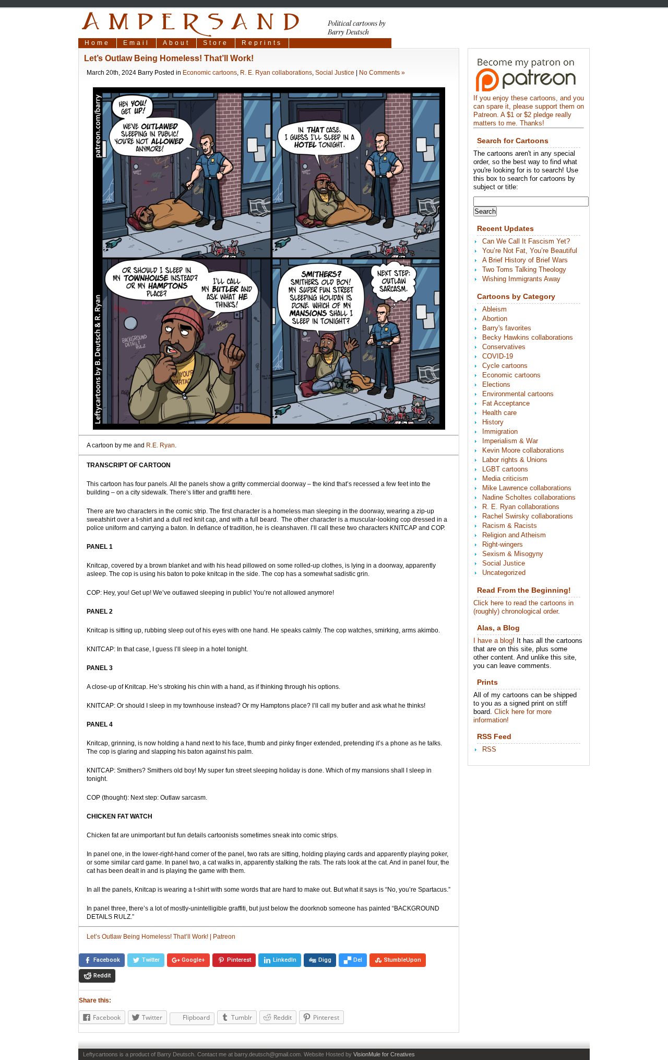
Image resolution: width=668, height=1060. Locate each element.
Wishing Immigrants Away (521, 279)
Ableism (494, 309)
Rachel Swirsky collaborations (527, 516)
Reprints (262, 43)
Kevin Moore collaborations (523, 450)
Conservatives (504, 347)
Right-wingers (502, 544)
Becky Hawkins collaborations (527, 337)
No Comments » (382, 72)
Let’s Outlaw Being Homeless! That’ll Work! (169, 58)
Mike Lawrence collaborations (526, 488)
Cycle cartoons (505, 366)
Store (216, 43)
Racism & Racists (509, 525)
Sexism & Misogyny (512, 554)
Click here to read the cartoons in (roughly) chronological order (523, 607)
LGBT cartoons (505, 469)
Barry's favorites (506, 328)
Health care (499, 413)
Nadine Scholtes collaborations (529, 497)
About (176, 43)
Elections (496, 384)
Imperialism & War (510, 441)
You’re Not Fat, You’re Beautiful (529, 251)
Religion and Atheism (514, 535)
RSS (489, 749)
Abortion (494, 318)
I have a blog (492, 640)
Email (136, 43)
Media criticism (505, 478)
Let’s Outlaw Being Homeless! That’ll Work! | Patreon (161, 936)
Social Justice (334, 72)
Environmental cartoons (518, 394)
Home (97, 43)
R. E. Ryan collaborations (276, 72)
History (493, 422)
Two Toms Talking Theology (524, 269)
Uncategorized (504, 573)
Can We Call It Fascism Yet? (526, 241)
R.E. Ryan (160, 445)
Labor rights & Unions (514, 460)
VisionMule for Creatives (384, 1054)
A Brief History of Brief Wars (525, 260)
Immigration (500, 431)
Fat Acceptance (506, 403)
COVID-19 (497, 356)
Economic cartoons (210, 72)
